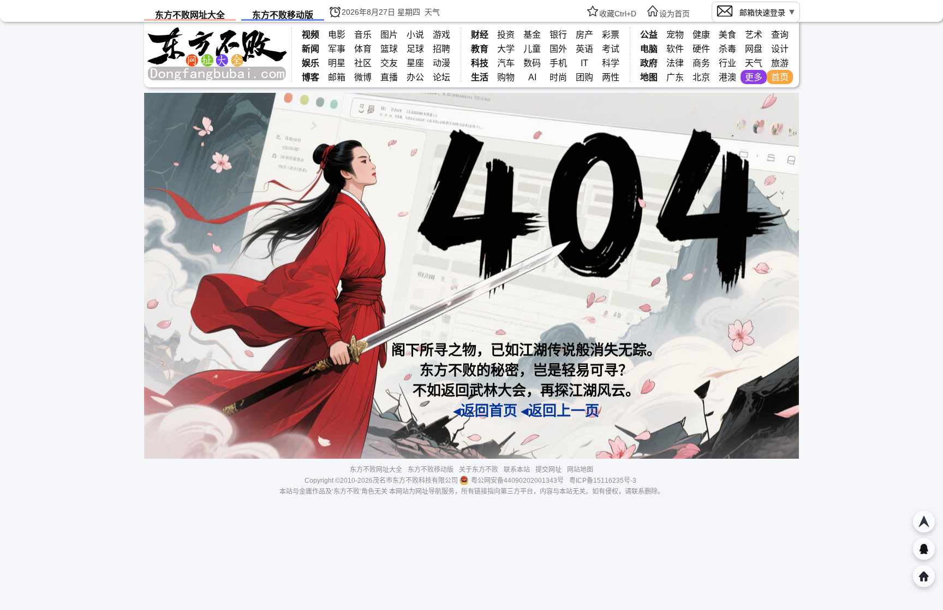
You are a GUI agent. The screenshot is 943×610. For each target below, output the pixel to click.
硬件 (701, 49)
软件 (675, 49)
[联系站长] (924, 549)
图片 (389, 34)
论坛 (441, 77)
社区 (363, 63)
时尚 (558, 77)
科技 (479, 63)
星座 (415, 63)
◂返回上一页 (560, 410)
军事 (336, 49)
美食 (727, 34)
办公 (415, 77)
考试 (610, 49)
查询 (780, 34)
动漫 (441, 63)
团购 (584, 77)
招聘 (441, 49)
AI (532, 77)
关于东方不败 (478, 469)
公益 (649, 34)
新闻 (310, 49)
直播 (389, 77)
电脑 (649, 49)
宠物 (675, 34)
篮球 (389, 49)
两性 (610, 77)
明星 (336, 63)
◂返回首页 (485, 410)
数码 (532, 63)
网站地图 (580, 469)
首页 (780, 77)
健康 (701, 34)
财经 (479, 34)
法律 (675, 63)
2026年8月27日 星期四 (381, 12)
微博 (363, 77)
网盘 (753, 49)
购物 (506, 77)
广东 (675, 77)
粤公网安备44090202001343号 (517, 480)
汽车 (506, 63)
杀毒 (727, 49)
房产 (584, 34)
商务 (701, 63)
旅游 (780, 63)
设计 (780, 49)
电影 (336, 34)
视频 (310, 34)
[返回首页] (924, 576)
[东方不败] (217, 79)
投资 (506, 34)
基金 (532, 34)
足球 (415, 49)
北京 (701, 77)
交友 (389, 63)
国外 (558, 49)
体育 (363, 49)
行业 (727, 63)
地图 (649, 77)
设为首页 (674, 13)
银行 (558, 34)
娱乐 (310, 63)
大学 (506, 49)
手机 (558, 63)
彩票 (610, 34)
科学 (610, 63)
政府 (649, 63)
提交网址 (548, 469)
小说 (415, 34)
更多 (753, 77)
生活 (479, 77)
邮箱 (336, 77)
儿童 (532, 49)
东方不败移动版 (282, 15)
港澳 (727, 77)
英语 (584, 49)
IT (584, 63)
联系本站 (517, 469)
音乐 (363, 34)
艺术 (753, 34)
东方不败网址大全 (190, 15)
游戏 (441, 34)
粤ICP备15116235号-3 (602, 480)
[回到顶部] (924, 521)
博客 (310, 77)
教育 (479, 49)
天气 (432, 12)
